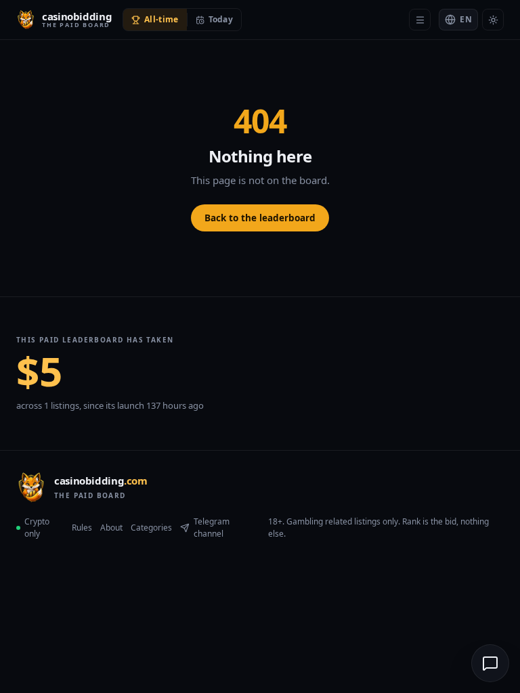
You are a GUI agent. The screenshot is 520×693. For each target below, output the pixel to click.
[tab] (154, 19)
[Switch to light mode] (493, 19)
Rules (82, 527)
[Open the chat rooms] (490, 663)
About (111, 527)
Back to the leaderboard (260, 218)
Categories (151, 527)
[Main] (420, 19)
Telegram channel (212, 527)
